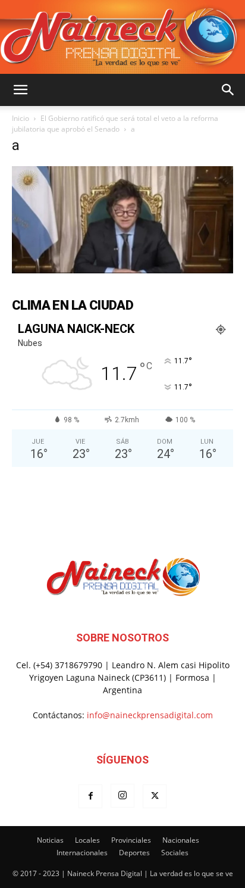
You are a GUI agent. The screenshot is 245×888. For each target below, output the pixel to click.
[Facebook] (90, 796)
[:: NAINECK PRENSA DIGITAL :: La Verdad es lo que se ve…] (122, 37)
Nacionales (180, 840)
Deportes (134, 853)
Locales (87, 840)
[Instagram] (122, 796)
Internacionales (82, 853)
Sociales (175, 853)
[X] (155, 796)
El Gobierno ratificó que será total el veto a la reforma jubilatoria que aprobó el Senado (115, 123)
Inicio (20, 118)
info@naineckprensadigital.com (150, 715)
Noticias (50, 840)
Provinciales (131, 840)
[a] (122, 270)
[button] (20, 90)
